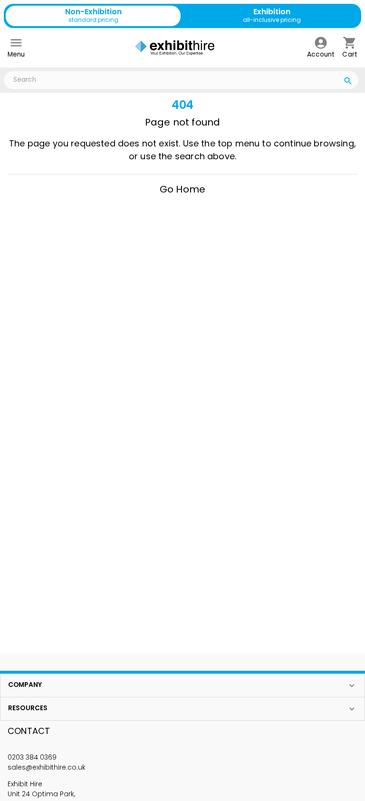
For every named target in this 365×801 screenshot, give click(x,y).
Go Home (182, 189)
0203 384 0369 (32, 757)
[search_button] (348, 82)
